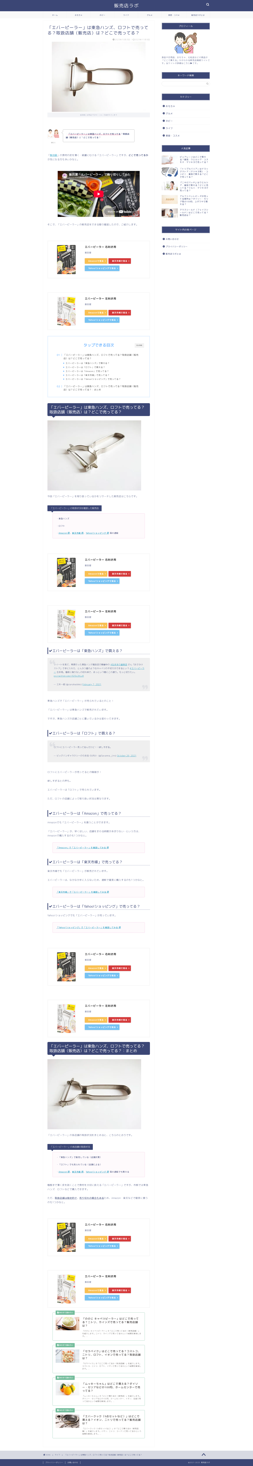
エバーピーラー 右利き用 (100, 247)
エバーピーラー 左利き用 (100, 298)
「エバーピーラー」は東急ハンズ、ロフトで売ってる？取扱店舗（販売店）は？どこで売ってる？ (101, 356)
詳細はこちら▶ (184, 63)
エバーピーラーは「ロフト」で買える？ (85, 367)
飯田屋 (53, 155)
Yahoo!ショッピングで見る (102, 268)
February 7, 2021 (91, 684)
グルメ (150, 15)
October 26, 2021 (126, 755)
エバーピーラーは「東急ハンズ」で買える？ (88, 363)
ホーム (55, 15)
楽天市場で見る (119, 261)
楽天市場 (76, 533)
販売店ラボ (126, 5)
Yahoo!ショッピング (96, 533)
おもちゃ (78, 15)
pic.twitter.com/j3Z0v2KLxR (69, 676)
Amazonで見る (96, 261)
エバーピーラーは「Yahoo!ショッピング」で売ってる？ (93, 379)
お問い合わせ (172, 239)
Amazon (63, 533)
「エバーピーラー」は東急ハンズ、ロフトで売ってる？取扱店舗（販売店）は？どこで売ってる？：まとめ (101, 388)
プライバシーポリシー (177, 246)
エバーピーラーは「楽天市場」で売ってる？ (88, 375)
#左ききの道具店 (119, 664)
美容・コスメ (174, 15)
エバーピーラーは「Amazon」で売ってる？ (87, 371)
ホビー (102, 15)
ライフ (126, 15)
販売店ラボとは (198, 15)
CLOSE (139, 345)
